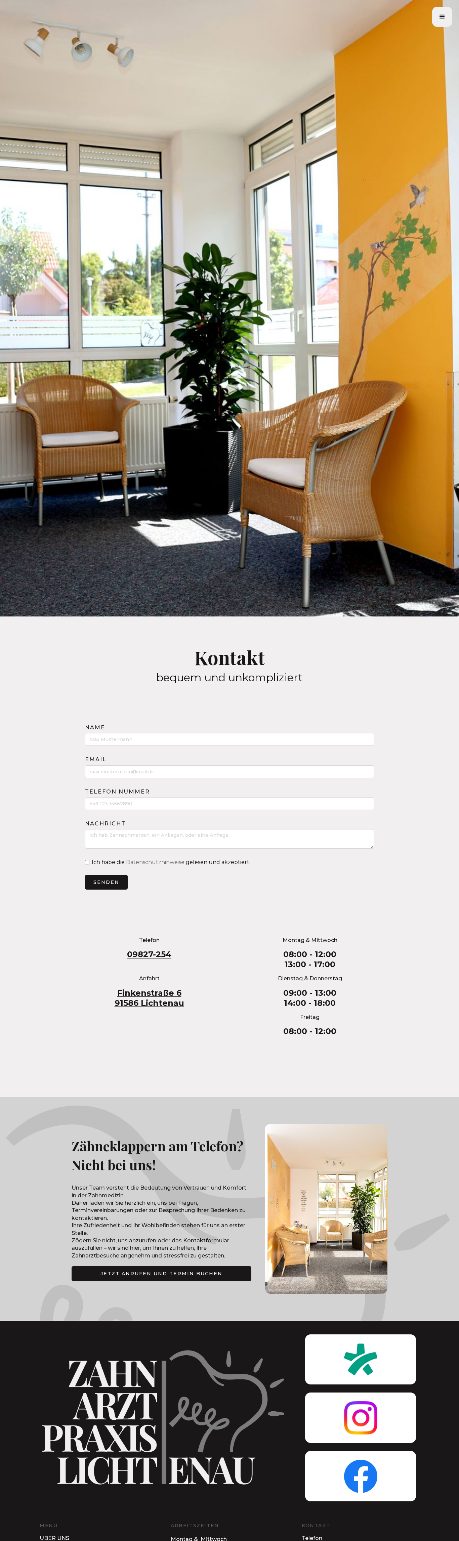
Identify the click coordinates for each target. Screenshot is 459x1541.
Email (96, 759)
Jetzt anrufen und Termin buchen (161, 1274)
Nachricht (105, 823)
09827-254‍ (149, 954)
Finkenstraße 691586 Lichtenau (149, 998)
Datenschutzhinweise (155, 862)
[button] (442, 17)
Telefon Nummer (117, 791)
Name (95, 727)
